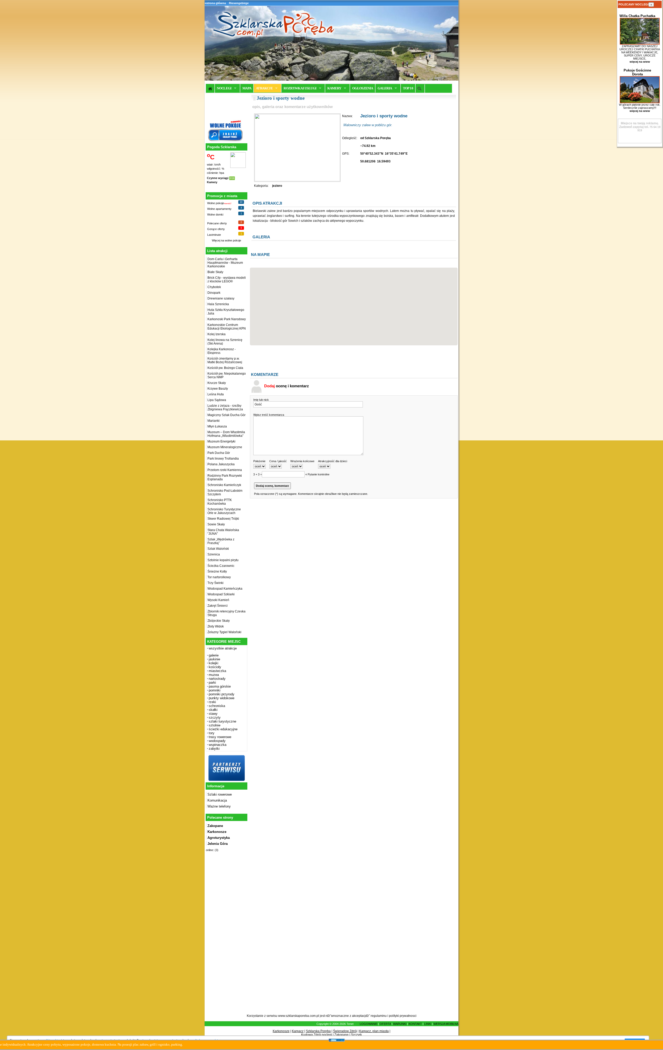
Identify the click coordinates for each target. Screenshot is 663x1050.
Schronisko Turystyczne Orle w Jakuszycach (224, 511)
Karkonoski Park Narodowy (226, 319)
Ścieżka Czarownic (220, 566)
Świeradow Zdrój (345, 1031)
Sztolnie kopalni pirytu (223, 560)
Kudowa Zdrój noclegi (316, 1035)
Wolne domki (215, 214)
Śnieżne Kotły (217, 571)
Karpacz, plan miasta (374, 1031)
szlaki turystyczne (222, 721)
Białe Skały (215, 272)
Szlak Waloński (218, 549)
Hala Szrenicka (218, 304)
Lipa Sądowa (216, 400)
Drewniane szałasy (220, 298)
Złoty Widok (215, 626)
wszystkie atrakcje (223, 648)
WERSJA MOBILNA (446, 1023)
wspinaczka (217, 745)
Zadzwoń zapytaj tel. (639, 125)
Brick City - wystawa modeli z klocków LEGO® (226, 279)
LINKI (427, 1023)
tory (211, 733)
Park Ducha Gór (218, 453)
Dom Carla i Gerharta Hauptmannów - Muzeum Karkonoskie (225, 262)
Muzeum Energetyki (221, 441)
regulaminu (379, 1016)
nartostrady (217, 679)
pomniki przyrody (221, 694)
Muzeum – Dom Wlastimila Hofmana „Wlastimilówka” (226, 434)
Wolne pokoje (215, 203)
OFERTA (385, 1023)
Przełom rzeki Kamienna (224, 470)
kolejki (213, 663)
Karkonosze (281, 1031)
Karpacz (298, 1031)
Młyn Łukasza (217, 426)
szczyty (215, 717)
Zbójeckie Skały (218, 621)
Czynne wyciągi (217, 178)
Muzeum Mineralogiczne (224, 447)
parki (212, 682)
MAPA (246, 88)
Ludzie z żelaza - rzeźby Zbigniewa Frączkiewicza (225, 407)
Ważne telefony (219, 806)
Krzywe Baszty (217, 388)
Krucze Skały (216, 383)
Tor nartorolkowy (219, 577)
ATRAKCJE (264, 88)
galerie (214, 655)
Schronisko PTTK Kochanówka (219, 501)
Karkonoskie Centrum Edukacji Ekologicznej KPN (226, 326)
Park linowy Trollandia (223, 458)
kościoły (215, 667)
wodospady (217, 741)
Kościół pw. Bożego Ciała (225, 368)
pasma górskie (220, 686)
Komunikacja (217, 800)
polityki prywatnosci (402, 1016)
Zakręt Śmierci (217, 606)
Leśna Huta (215, 394)
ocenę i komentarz (286, 386)
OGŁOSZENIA (362, 88)
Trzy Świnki (215, 583)
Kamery (212, 182)
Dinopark (213, 293)
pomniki (214, 690)
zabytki (214, 749)
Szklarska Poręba (318, 1031)
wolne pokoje (233, 240)
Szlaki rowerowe (219, 794)
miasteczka (217, 671)
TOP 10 (408, 88)
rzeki (212, 702)
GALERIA (385, 88)
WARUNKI (399, 1023)
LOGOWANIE (368, 1023)
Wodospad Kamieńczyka (224, 588)
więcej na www (640, 61)
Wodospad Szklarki (221, 594)
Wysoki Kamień (218, 600)
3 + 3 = (257, 474)
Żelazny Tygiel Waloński (224, 632)
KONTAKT (415, 1023)
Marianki (213, 421)
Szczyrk (356, 1035)
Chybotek (214, 287)
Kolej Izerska (216, 334)
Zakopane (341, 1035)
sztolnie (214, 725)
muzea (214, 675)
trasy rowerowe (220, 737)
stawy (213, 714)
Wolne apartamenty (219, 208)
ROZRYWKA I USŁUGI (300, 88)
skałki (213, 710)
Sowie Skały (216, 524)
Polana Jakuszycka (221, 464)
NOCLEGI (224, 88)
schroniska (217, 706)
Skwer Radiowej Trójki (223, 518)
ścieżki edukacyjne (223, 729)
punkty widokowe (221, 698)
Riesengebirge (239, 3)
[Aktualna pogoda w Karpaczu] (238, 166)
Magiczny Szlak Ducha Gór (226, 415)
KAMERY (334, 88)
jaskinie (214, 659)
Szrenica (213, 554)
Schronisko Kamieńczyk (224, 485)
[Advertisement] (226, 935)
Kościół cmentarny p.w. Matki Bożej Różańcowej (224, 360)
